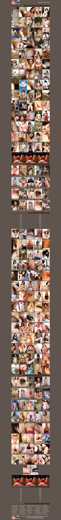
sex (40, 225)
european (40, 216)
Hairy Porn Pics (45, 510)
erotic (21, 216)
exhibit (21, 491)
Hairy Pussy (45, 506)
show (40, 226)
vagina (21, 227)
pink (21, 496)
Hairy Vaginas (22, 507)
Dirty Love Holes (30, 510)
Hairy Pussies (22, 506)
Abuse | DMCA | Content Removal (38, 518)
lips (20, 220)
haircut (40, 491)
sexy (21, 226)
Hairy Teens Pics (38, 507)
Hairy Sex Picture (22, 505)
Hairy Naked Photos (31, 505)
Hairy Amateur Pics (23, 510)
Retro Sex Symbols (39, 512)
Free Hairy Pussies (46, 507)
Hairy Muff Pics (38, 511)
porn (40, 496)
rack (21, 225)
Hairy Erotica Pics (38, 505)
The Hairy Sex (30, 512)
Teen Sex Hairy (45, 505)
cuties (40, 215)
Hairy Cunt (14, 511)
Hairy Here (29, 511)
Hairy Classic (15, 512)
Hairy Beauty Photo (15, 505)
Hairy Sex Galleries (46, 511)
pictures (40, 221)
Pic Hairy (29, 507)
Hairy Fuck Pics (15, 507)
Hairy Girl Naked (14, 506)
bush (21, 215)
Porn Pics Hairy (22, 512)
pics (21, 221)
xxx (40, 227)
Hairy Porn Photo (38, 506)
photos (40, 220)
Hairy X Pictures (15, 510)
